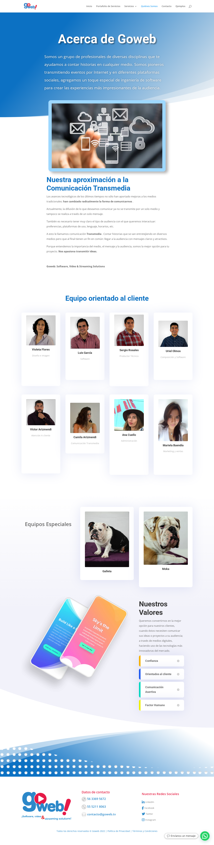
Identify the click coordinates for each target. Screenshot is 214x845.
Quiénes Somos (149, 6)
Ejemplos (180, 6)
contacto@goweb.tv (101, 814)
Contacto (167, 6)
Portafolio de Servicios (108, 6)
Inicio (89, 6)
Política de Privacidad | (119, 831)
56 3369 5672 (96, 799)
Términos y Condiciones (144, 831)
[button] (205, 836)
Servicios (129, 6)
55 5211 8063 (96, 807)
